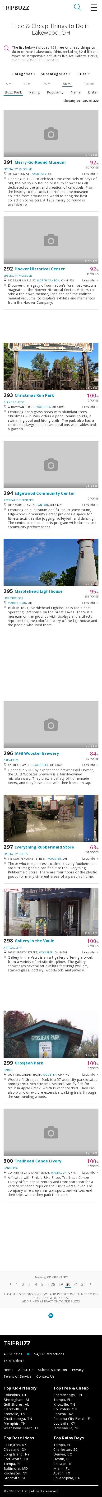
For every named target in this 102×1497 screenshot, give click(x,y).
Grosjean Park (29, 1063)
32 (83, 1284)
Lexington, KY (15, 1444)
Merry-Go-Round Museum (40, 162)
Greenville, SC (15, 1478)
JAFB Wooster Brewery (37, 753)
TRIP (15, 7)
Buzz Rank (13, 92)
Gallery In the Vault (34, 940)
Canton (42, 505)
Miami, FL (61, 1468)
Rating (34, 92)
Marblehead (17, 603)
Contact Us (45, 1376)
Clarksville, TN (15, 1409)
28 (53, 1284)
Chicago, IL (62, 1463)
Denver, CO (62, 1454)
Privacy (78, 1369)
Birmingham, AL (17, 1399)
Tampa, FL (62, 1399)
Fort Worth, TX (16, 1459)
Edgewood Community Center (45, 493)
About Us (25, 1369)
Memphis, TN (15, 1423)
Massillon (59, 1172)
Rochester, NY (15, 1473)
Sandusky (39, 174)
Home (9, 1369)
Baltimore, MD (16, 1468)
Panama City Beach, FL (72, 1418)
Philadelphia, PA (66, 1478)
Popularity (55, 92)
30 (68, 1284)
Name (76, 92)
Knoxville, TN (14, 1414)
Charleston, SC (65, 1449)
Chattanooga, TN (18, 1418)
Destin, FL (61, 1459)
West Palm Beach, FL (21, 1428)
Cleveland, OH (15, 1449)
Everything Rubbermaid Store (44, 847)
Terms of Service (18, 1376)
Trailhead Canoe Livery (38, 1161)
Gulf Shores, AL (16, 1404)
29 (60, 1284)
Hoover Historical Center (40, 268)
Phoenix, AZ (63, 1414)
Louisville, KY (64, 1423)
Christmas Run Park (34, 395)
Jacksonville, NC (66, 1428)
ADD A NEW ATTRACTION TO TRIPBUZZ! (51, 1301)
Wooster (43, 407)
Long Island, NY (17, 1454)
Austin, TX (61, 1473)
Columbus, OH (15, 1395)
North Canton (48, 280)
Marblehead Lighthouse (39, 591)
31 (76, 1284)
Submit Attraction (52, 1369)
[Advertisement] (51, 326)
